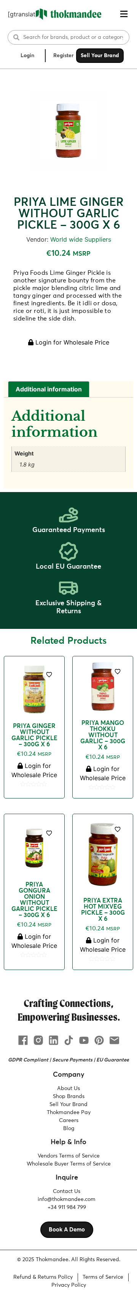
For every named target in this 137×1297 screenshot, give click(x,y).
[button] (123, 14)
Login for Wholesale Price (71, 342)
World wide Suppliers (80, 239)
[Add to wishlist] (49, 674)
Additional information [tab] (49, 389)
